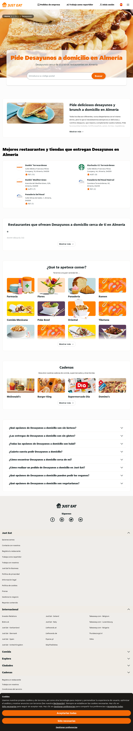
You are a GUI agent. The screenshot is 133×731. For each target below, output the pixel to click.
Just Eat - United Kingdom (12, 645)
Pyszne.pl (50, 639)
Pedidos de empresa (50, 4)
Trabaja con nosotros (10, 562)
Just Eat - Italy (51, 622)
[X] (71, 519)
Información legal (9, 580)
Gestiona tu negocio (10, 597)
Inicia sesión (108, 4)
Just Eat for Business (10, 568)
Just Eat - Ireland (52, 616)
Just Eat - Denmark (9, 633)
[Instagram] (61, 519)
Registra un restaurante (11, 680)
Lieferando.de (51, 633)
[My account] (128, 5)
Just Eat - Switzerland (10, 627)
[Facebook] (52, 519)
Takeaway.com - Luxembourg (101, 622)
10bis (91, 639)
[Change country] (121, 4)
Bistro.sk (5, 622)
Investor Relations (9, 616)
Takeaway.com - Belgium (99, 616)
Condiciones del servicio (12, 689)
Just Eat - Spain (8, 639)
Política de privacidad (10, 574)
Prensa (5, 591)
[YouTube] (80, 519)
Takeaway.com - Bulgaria (99, 627)
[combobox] (59, 76)
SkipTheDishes (52, 645)
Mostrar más (75, 131)
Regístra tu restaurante (11, 551)
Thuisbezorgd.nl (95, 633)
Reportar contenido (10, 602)
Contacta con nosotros (11, 545)
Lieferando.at (51, 627)
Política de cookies (9, 585)
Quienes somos (8, 539)
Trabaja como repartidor (81, 4)
